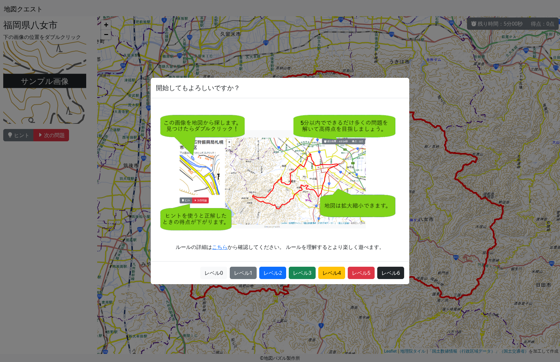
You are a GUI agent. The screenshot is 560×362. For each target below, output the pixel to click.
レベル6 (390, 272)
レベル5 (361, 272)
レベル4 (331, 272)
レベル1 (243, 272)
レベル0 (213, 272)
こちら (220, 247)
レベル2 (272, 272)
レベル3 (302, 272)
